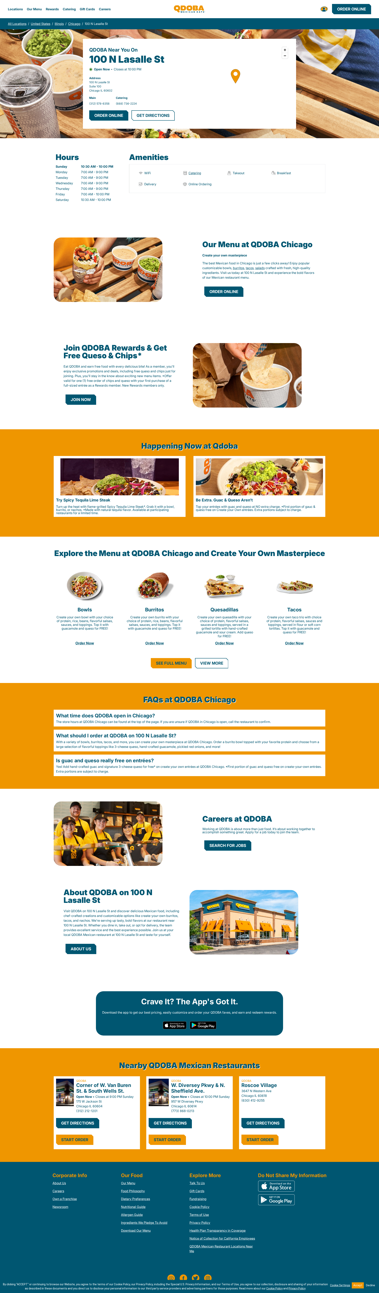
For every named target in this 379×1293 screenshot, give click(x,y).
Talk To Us (197, 1183)
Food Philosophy (133, 1191)
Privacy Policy (200, 1223)
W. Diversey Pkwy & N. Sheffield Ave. (198, 1088)
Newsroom (60, 1207)
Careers (105, 9)
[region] (235, 83)
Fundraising (198, 1199)
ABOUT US (81, 949)
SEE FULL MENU (171, 663)
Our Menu (34, 9)
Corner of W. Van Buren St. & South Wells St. (103, 1088)
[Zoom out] (285, 56)
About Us (59, 1183)
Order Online (351, 9)
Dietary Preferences (135, 1199)
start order (74, 1139)
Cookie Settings (340, 1285)
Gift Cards (87, 9)
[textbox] (258, 270)
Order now (84, 643)
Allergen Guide (132, 1215)
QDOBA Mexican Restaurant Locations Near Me (221, 1248)
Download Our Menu (136, 1230)
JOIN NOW (81, 399)
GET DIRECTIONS (153, 115)
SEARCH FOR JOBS (227, 845)
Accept (357, 1285)
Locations (15, 9)
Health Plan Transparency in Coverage (218, 1230)
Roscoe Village (259, 1085)
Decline (370, 1285)
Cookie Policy (199, 1207)
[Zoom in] (285, 50)
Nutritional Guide (133, 1207)
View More (211, 663)
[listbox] (189, 486)
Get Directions (77, 1123)
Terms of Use (199, 1215)
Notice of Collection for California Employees (222, 1238)
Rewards (52, 9)
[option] (120, 486)
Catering (69, 9)
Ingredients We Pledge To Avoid (144, 1223)
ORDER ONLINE (108, 115)
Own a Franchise (65, 1199)
